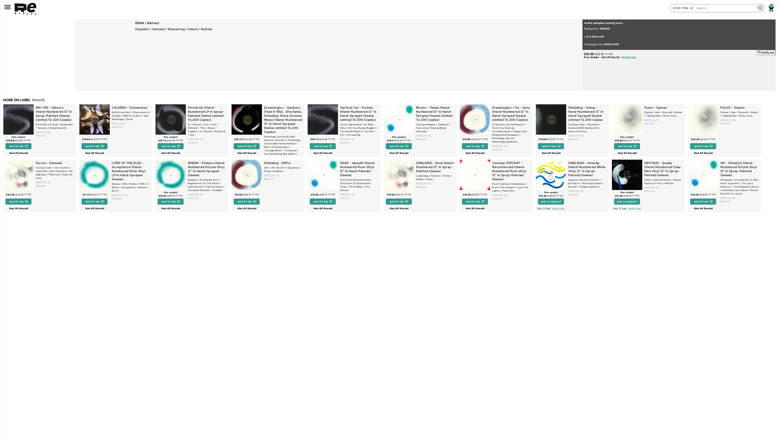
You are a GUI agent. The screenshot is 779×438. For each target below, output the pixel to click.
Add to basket (551, 202)
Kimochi (598, 36)
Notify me (766, 52)
